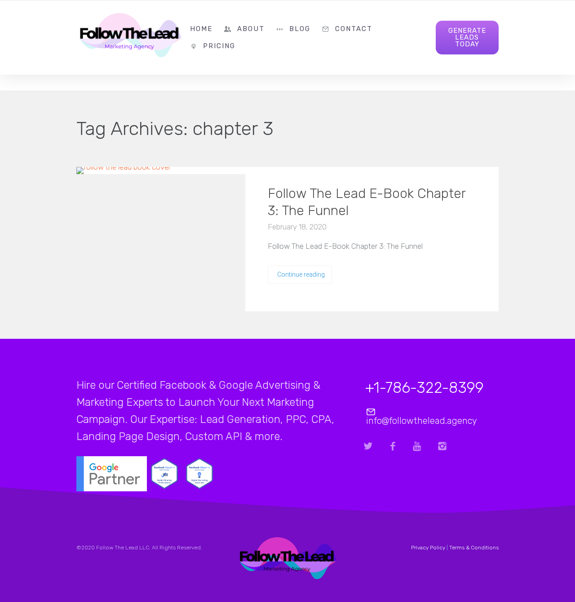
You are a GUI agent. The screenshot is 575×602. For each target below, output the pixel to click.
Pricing (219, 46)
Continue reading (301, 274)
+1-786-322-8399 (424, 387)
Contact (353, 29)
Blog (299, 29)
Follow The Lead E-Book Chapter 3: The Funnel (366, 202)
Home (201, 29)
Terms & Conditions (474, 547)
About (251, 29)
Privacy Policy (428, 547)
